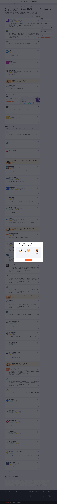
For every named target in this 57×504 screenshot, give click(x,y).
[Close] (42, 242)
